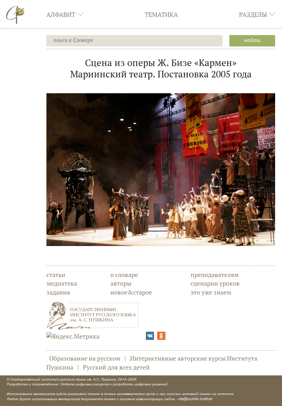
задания (58, 292)
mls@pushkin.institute (195, 398)
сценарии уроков (215, 283)
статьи (55, 274)
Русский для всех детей (116, 367)
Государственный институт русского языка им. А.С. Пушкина (63, 379)
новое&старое (131, 292)
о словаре (124, 274)
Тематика (161, 14)
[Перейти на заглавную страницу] (15, 15)
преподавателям (215, 274)
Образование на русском (84, 358)
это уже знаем (211, 292)
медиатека (61, 283)
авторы (120, 283)
